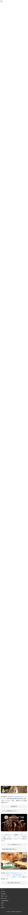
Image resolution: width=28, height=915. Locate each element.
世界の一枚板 (3, 898)
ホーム (2, 889)
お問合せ (3, 907)
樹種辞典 (24, 836)
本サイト (3, 905)
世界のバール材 (4, 896)
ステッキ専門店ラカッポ (7, 834)
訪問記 (2, 902)
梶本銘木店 (14, 806)
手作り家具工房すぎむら (14, 882)
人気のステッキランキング (14, 836)
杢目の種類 (3, 893)
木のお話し (3, 891)
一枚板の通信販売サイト (18, 875)
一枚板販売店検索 (4, 900)
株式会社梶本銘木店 (15, 796)
